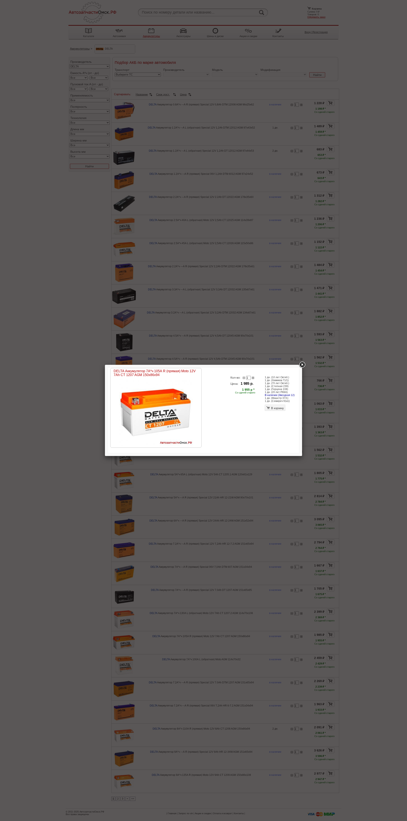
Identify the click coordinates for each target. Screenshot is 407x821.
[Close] (302, 365)
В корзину (277, 408)
